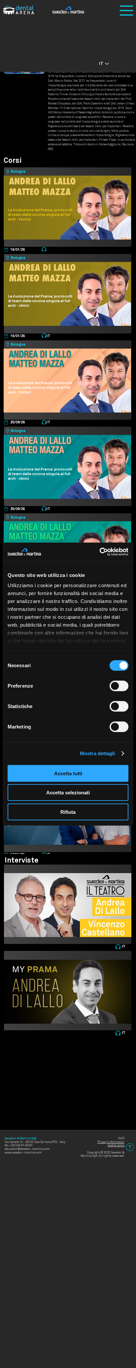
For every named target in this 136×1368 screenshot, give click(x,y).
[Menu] (126, 10)
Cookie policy (116, 1145)
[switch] (119, 685)
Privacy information (110, 1142)
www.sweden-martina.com (23, 1152)
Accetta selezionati (68, 792)
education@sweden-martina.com (27, 1149)
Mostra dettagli (97, 753)
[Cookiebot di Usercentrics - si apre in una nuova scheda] (99, 552)
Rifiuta (68, 811)
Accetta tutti (68, 773)
